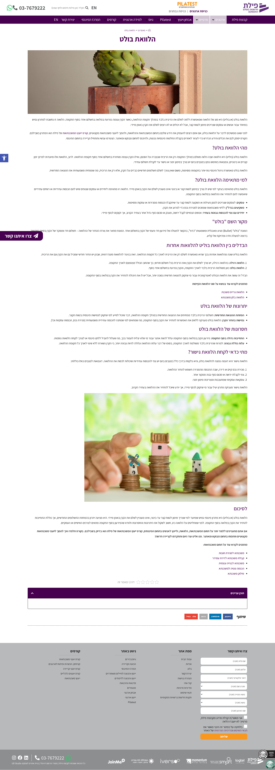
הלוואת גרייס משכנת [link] (233, 292)
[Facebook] (20, 758)
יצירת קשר (186, 673)
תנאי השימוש (240, 730)
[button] (238, 20)
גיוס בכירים (130, 659)
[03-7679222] (15, 7)
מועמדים (131, 688)
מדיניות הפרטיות (223, 730)
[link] (231, 563)
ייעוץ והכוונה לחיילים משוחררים (121, 673)
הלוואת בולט (129, 30)
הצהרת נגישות (185, 678)
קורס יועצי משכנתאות (69, 659)
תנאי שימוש (186, 692)
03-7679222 (32, 7)
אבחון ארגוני (130, 692)
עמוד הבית (186, 659)
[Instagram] (14, 758)
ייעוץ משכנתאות (72, 678)
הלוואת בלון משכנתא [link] (232, 297)
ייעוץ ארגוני (130, 697)
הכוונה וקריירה (129, 664)
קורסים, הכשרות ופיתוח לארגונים (64, 664)
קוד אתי (188, 683)
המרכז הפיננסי (128, 668)
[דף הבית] (149, 30)
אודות (189, 664)
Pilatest (132, 702)
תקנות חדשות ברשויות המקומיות (176, 697)
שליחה (224, 736)
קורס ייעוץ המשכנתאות (75, 133)
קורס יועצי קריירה (71, 668)
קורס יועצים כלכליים (70, 673)
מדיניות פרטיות (184, 688)
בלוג (189, 668)
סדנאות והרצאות (128, 683)
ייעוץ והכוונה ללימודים (125, 678)
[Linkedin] (26, 758)
